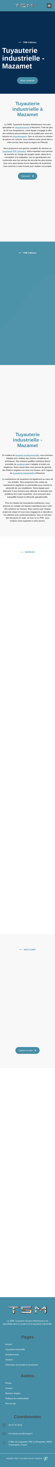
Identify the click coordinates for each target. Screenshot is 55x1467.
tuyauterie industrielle (23, 473)
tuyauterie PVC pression (14, 151)
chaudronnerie (22, 127)
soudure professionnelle (27, 455)
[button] (49, 5)
